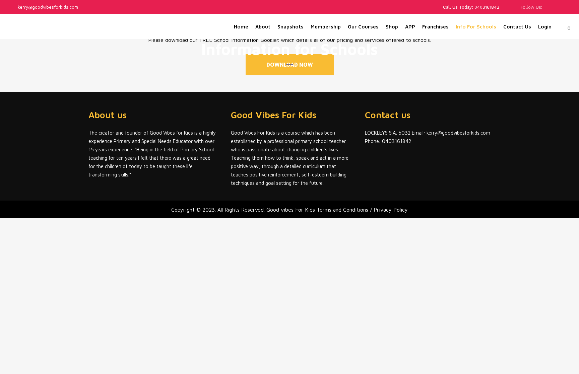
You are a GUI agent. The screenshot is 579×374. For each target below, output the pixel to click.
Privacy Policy (391, 210)
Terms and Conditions (343, 210)
